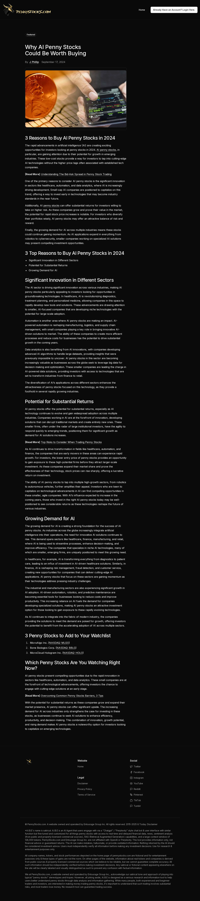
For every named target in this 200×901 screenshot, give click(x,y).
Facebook (139, 772)
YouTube (138, 783)
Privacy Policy (85, 789)
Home (142, 9)
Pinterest (138, 794)
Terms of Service (86, 794)
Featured (31, 34)
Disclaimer (83, 783)
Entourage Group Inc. (94, 824)
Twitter (137, 766)
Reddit (137, 789)
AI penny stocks (106, 149)
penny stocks (51, 205)
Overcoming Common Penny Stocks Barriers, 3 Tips (72, 695)
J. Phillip (34, 62)
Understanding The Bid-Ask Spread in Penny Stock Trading (76, 174)
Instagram (139, 777)
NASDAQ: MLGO (59, 642)
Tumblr (137, 806)
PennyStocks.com (37, 824)
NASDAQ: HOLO (73, 652)
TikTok (137, 800)
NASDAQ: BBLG (66, 647)
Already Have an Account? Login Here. (174, 9)
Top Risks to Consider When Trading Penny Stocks (71, 442)
